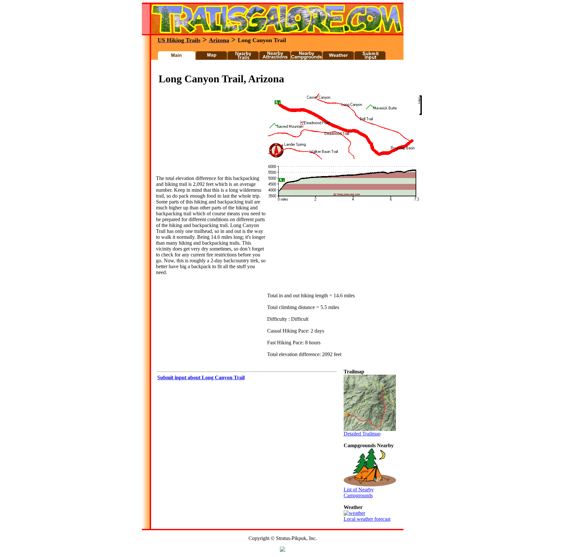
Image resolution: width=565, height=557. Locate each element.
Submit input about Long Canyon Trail (201, 377)
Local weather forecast (367, 519)
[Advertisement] (274, 68)
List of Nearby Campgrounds (359, 492)
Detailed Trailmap (362, 433)
